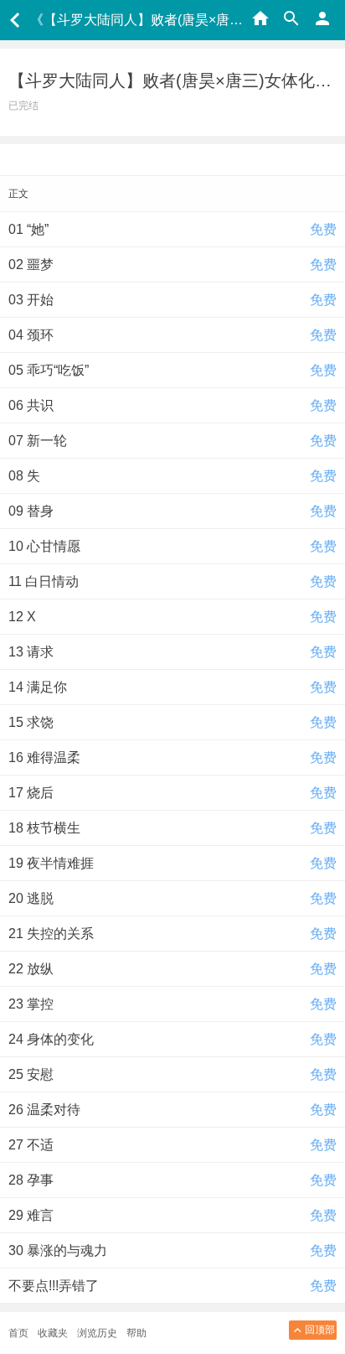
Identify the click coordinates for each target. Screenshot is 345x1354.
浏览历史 (97, 1333)
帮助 (136, 1333)
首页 (18, 1333)
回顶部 (320, 1330)
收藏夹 (53, 1333)
